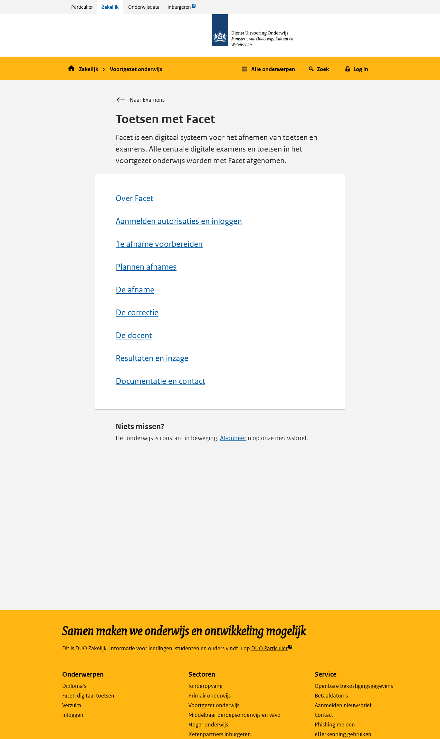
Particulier (82, 7)
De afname (135, 290)
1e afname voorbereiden (159, 244)
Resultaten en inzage (152, 358)
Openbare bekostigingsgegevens (354, 685)
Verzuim (71, 705)
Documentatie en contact (160, 381)
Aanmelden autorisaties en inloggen (179, 221)
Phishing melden (335, 724)
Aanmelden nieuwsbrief (343, 705)
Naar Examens (147, 99)
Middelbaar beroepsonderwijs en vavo (234, 714)
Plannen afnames (146, 267)
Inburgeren (179, 9)
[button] (269, 68)
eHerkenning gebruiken (343, 734)
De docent (134, 335)
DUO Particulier (269, 648)
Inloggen (72, 714)
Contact (324, 714)
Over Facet (134, 198)
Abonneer (233, 438)
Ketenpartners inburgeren (219, 734)
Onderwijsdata (143, 7)
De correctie (137, 313)
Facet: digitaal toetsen (88, 695)
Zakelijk (110, 7)
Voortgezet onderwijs (136, 69)
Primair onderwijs (209, 695)
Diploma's (74, 685)
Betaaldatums (331, 695)
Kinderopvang (205, 685)
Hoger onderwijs (208, 724)
